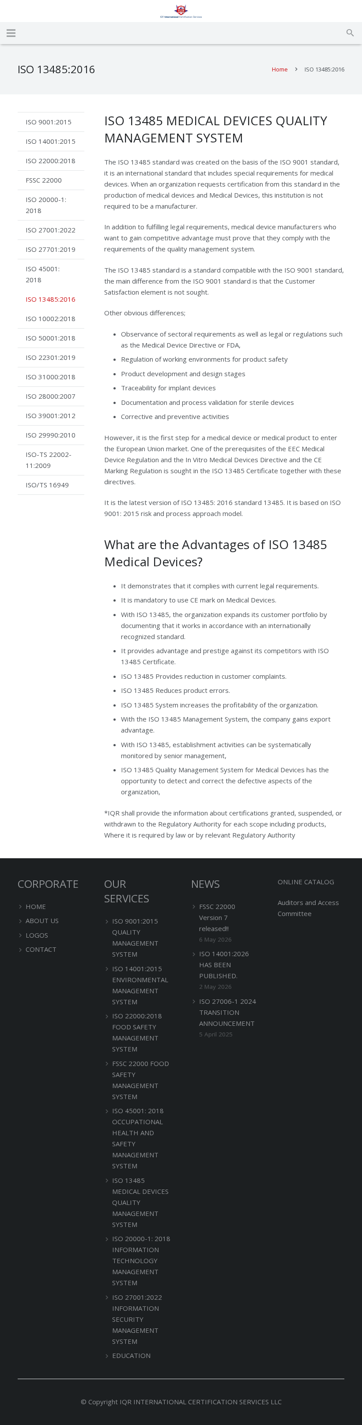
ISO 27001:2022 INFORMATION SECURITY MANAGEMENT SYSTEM (137, 1319)
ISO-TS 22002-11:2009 (49, 460)
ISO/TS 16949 (47, 484)
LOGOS (37, 935)
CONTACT (41, 949)
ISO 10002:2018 (50, 318)
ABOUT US (42, 920)
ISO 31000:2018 (50, 376)
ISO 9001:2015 (49, 121)
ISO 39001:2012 (50, 415)
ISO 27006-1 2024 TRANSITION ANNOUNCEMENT (227, 1012)
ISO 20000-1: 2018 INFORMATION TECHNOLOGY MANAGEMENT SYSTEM (141, 1260)
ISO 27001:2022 (50, 229)
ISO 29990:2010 (50, 434)
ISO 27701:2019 (50, 249)
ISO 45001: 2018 (43, 274)
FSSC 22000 (44, 180)
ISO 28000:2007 (50, 396)
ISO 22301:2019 (50, 357)
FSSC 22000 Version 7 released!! (217, 917)
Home (280, 69)
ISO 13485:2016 (50, 299)
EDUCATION (131, 1355)
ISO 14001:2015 (50, 141)
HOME (36, 906)
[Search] (350, 33)
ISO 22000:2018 (50, 160)
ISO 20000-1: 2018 (46, 205)
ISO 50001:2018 (50, 337)
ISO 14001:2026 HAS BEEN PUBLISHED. (224, 964)
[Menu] (11, 33)
